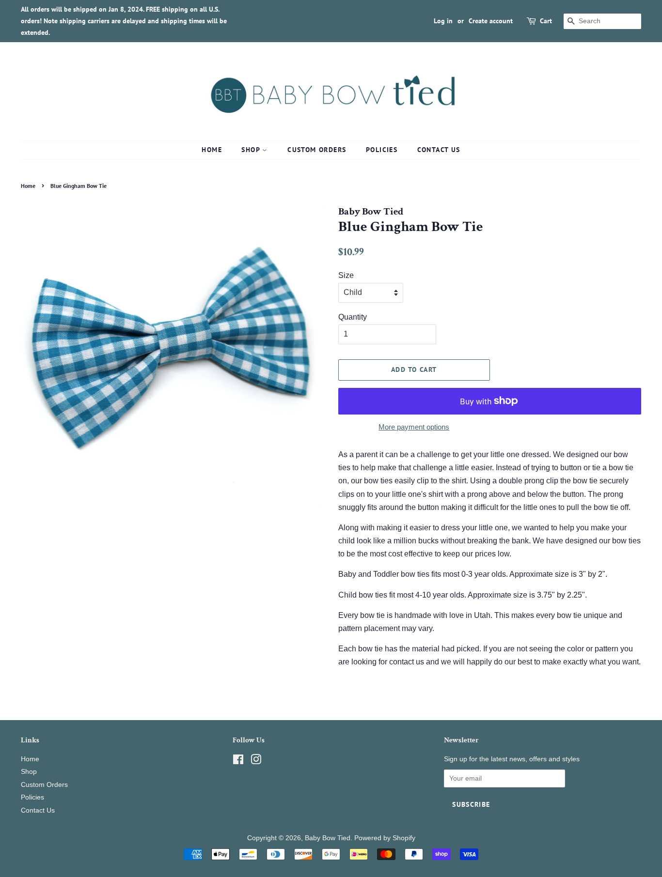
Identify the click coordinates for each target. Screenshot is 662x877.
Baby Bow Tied (327, 838)
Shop (251, 149)
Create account (491, 20)
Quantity (352, 317)
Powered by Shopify (384, 838)
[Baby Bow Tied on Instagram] (256, 761)
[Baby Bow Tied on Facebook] (238, 761)
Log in (443, 20)
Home (212, 149)
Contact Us (438, 149)
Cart (546, 20)
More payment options (413, 427)
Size (346, 275)
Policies (381, 149)
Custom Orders (316, 149)
